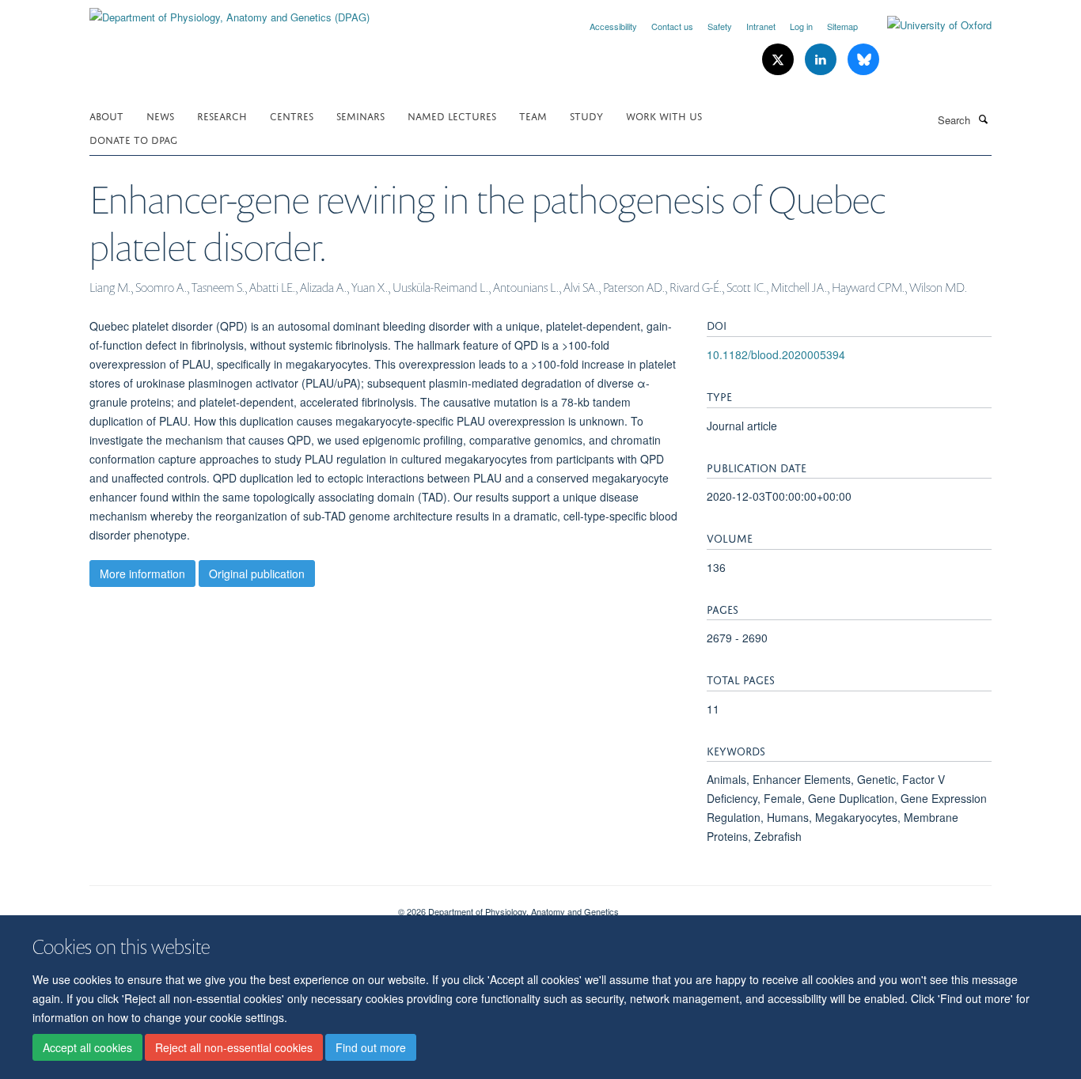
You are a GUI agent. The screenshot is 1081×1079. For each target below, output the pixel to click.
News (160, 115)
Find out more (371, 1048)
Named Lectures (452, 115)
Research (222, 115)
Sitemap (842, 26)
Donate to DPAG (133, 138)
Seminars (360, 115)
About (106, 115)
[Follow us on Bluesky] (863, 59)
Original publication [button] (257, 573)
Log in (801, 26)
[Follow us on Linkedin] (822, 59)
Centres (291, 115)
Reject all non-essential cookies (234, 1048)
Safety (719, 26)
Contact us (672, 26)
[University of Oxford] (927, 25)
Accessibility (613, 26)
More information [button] (142, 573)
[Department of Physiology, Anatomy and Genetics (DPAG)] (229, 11)
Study (586, 115)
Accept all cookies (87, 1048)
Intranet (761, 26)
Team (533, 115)
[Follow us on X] (779, 59)
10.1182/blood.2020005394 (776, 354)
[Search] (983, 118)
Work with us (664, 115)
